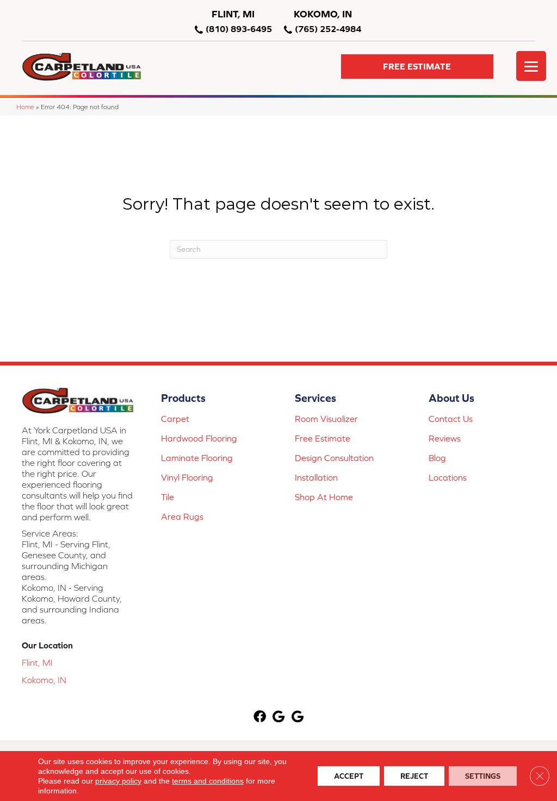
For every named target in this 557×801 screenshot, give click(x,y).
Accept (348, 776)
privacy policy (118, 781)
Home (25, 106)
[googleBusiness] (278, 717)
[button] (417, 66)
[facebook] (259, 717)
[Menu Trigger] (531, 66)
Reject (414, 776)
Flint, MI (37, 662)
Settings (482, 776)
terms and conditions (208, 781)
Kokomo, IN (44, 680)
